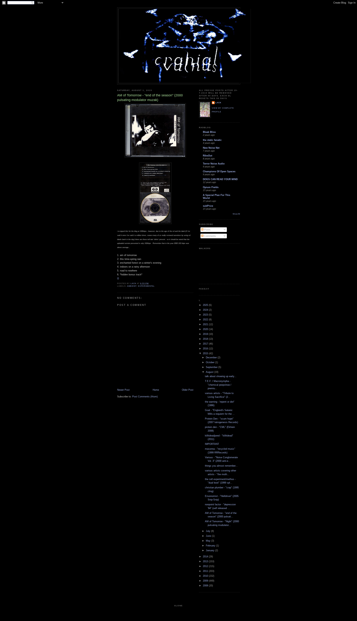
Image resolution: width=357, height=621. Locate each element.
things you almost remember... (221, 465)
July (208, 531)
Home (156, 389)
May (208, 540)
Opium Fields (210, 187)
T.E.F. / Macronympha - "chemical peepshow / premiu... (218, 385)
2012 (206, 566)
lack (218, 103)
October (210, 362)
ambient (131, 286)
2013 (206, 561)
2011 (206, 571)
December (212, 357)
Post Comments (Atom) (145, 396)
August (210, 372)
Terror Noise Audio (214, 163)
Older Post (187, 389)
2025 (206, 305)
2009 (206, 580)
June (209, 535)
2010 (206, 575)
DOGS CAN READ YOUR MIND (220, 179)
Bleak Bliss (209, 132)
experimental (146, 286)
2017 (206, 343)
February (211, 545)
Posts (206, 229)
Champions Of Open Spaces (219, 171)
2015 (206, 353)
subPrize (208, 205)
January (210, 550)
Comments (209, 236)
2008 (206, 585)
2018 (206, 338)
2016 (206, 348)
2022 (206, 319)
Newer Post (123, 389)
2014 (206, 556)
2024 (206, 309)
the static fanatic (212, 140)
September (212, 367)
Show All (236, 214)
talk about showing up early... (220, 376)
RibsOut (207, 155)
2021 (206, 324)
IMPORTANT (212, 444)
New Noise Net (211, 147)
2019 (206, 334)
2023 (206, 314)
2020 (206, 329)
